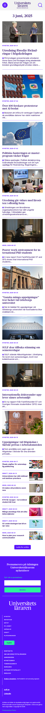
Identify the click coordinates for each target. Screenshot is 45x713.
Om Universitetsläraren (15, 654)
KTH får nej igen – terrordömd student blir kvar (14, 501)
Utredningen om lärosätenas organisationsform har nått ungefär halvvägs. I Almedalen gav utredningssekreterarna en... (18, 210)
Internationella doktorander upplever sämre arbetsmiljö (22, 396)
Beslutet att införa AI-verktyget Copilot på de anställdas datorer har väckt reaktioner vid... (22, 115)
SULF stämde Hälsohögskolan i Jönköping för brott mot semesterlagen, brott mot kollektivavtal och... (22, 356)
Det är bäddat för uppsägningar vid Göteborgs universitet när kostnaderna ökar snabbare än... (22, 309)
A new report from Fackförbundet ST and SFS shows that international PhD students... (22, 259)
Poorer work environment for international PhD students (21, 251)
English (7, 673)
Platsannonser (10, 635)
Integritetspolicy (12, 670)
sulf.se (7, 690)
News (4, 245)
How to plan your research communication (13, 536)
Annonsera (9, 657)
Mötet (6, 623)
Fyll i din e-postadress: (13, 577)
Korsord (8, 667)
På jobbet (8, 626)
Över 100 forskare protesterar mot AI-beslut (20, 107)
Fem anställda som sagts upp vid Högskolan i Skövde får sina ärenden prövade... (18, 451)
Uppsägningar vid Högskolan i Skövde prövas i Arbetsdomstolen (22, 443)
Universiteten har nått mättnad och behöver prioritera (15, 477)
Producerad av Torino (9, 710)
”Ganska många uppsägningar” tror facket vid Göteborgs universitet (20, 300)
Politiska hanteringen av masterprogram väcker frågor (21, 154)
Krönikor (7, 629)
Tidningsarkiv (10, 664)
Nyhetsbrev (9, 660)
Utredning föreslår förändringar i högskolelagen (19, 52)
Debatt (5, 473)
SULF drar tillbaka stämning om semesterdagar (21, 349)
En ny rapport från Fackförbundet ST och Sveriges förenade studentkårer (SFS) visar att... (22, 404)
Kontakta (8, 651)
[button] (40, 5)
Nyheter (5, 45)
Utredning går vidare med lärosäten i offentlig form (21, 202)
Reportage (8, 619)
